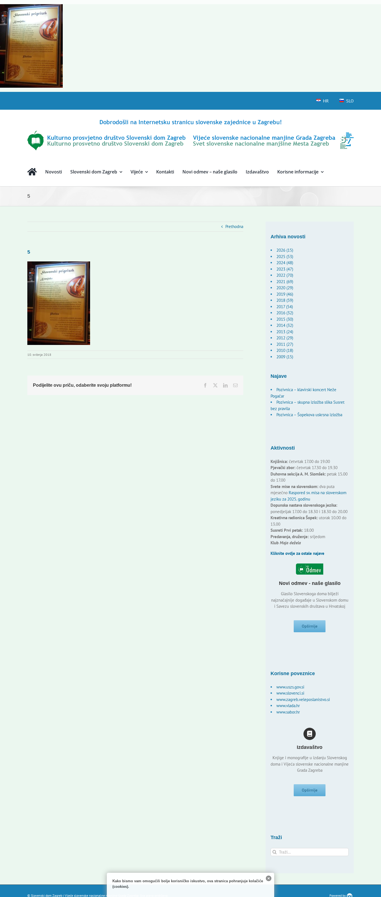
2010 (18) (284, 350)
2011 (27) (284, 344)
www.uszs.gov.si (290, 687)
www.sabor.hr (288, 712)
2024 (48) (284, 262)
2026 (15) (284, 250)
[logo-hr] (190, 120)
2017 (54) (284, 306)
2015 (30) (284, 319)
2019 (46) (284, 294)
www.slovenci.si (290, 693)
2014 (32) (284, 325)
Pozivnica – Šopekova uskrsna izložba (309, 414)
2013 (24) (284, 331)
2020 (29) (284, 287)
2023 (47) (284, 269)
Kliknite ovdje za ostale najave (297, 553)
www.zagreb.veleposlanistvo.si (303, 699)
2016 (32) (284, 312)
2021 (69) (284, 281)
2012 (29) (284, 337)
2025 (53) (284, 256)
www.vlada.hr (288, 705)
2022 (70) (284, 275)
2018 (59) (284, 300)
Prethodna (234, 226)
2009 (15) (284, 356)
